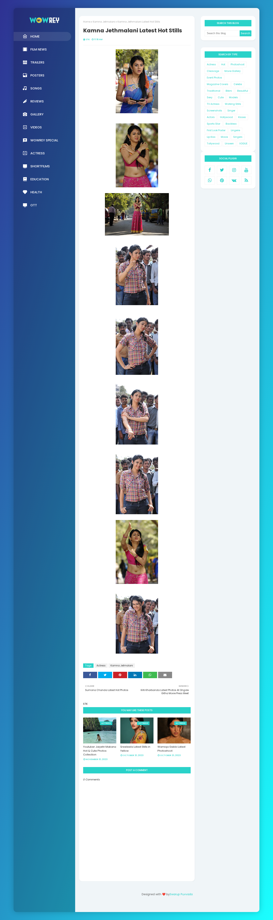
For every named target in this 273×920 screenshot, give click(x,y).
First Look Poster (216, 130)
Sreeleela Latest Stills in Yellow (135, 749)
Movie (224, 137)
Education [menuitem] (39, 179)
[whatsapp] (210, 180)
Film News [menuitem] (38, 49)
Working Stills (233, 104)
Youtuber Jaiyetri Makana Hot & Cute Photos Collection (99, 750)
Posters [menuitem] (37, 75)
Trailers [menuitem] (37, 62)
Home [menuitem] (35, 36)
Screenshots (214, 110)
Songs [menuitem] (36, 88)
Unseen (229, 143)
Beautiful (242, 90)
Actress (101, 665)
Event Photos (214, 77)
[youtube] (246, 170)
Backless (231, 123)
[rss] (246, 180)
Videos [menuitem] (36, 127)
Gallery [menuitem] (37, 114)
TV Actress (213, 104)
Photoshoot (237, 64)
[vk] (234, 180)
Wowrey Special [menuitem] (44, 140)
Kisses (242, 117)
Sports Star (213, 123)
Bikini (229, 90)
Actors (211, 117)
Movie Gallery (232, 71)
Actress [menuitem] (37, 153)
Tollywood (213, 143)
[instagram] (234, 170)
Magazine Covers (217, 84)
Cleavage (213, 71)
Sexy (209, 97)
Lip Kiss (211, 137)
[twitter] (222, 170)
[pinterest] (222, 180)
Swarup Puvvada (181, 894)
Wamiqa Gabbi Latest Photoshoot (171, 749)
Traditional (213, 90)
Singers (237, 137)
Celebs (238, 84)
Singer (231, 110)
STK (88, 39)
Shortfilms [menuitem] (40, 166)
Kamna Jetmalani (104, 21)
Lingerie (235, 130)
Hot (223, 64)
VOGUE (243, 143)
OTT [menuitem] (33, 205)
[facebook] (210, 170)
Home (86, 21)
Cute (221, 97)
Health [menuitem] (36, 192)
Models (233, 97)
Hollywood (226, 117)
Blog (175, 905)
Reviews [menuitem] (37, 101)
